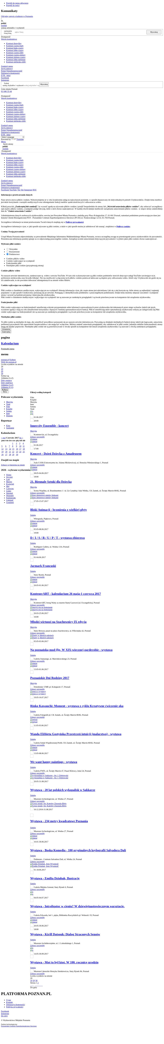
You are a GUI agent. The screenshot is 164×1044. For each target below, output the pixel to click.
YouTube (13, 190)
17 (20, 449)
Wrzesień (10, 495)
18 (24, 449)
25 (24, 452)
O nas (8, 1000)
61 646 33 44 (6, 91)
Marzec (9, 482)
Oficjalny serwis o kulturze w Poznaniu (17, 16)
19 (2, 452)
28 (10, 454)
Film (8, 406)
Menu (3, 142)
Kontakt (9, 1002)
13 (6, 449)
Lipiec (8, 491)
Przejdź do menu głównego (17, 3)
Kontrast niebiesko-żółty (16, 62)
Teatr (8, 404)
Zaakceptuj (6, 332)
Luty (8, 479)
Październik (11, 498)
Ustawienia (6, 329)
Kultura (12, 360)
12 (2, 449)
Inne (8, 413)
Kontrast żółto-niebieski (15, 60)
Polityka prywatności (14, 1007)
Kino (8, 426)
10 (20, 446)
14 (10, 449)
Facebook (5, 78)
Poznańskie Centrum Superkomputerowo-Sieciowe (19, 1026)
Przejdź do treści (12, 5)
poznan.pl (5, 360)
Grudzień (10, 502)
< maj (3, 438)
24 (20, 452)
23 (17, 452)
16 (17, 449)
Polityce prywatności (75, 222)
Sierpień (9, 493)
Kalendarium (10, 343)
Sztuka (9, 411)
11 (24, 446)
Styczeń (9, 477)
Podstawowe (14, 254)
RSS (34, 190)
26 (2, 454)
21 (10, 452)
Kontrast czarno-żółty (15, 53)
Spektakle (10, 428)
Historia (9, 416)
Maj (7, 486)
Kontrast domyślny (14, 43)
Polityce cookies (123, 226)
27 (6, 454)
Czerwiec (10, 489)
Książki (9, 409)
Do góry (33, 987)
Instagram (5, 80)
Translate (20, 139)
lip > (21, 438)
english (4, 25)
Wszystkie (13, 249)
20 (6, 452)
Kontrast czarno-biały (15, 46)
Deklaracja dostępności (15, 1005)
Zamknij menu (7, 66)
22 (13, 452)
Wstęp (8, 475)
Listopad (9, 500)
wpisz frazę (10, 32)
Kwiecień (10, 484)
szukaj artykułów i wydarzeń (13, 85)
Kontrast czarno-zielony (15, 55)
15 (13, 449)
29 (13, 454)
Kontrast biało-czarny (15, 48)
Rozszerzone (14, 252)
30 (17, 454)
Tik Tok (20, 190)
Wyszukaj (154, 32)
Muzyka (9, 402)
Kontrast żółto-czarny (15, 50)
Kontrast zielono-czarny (15, 57)
